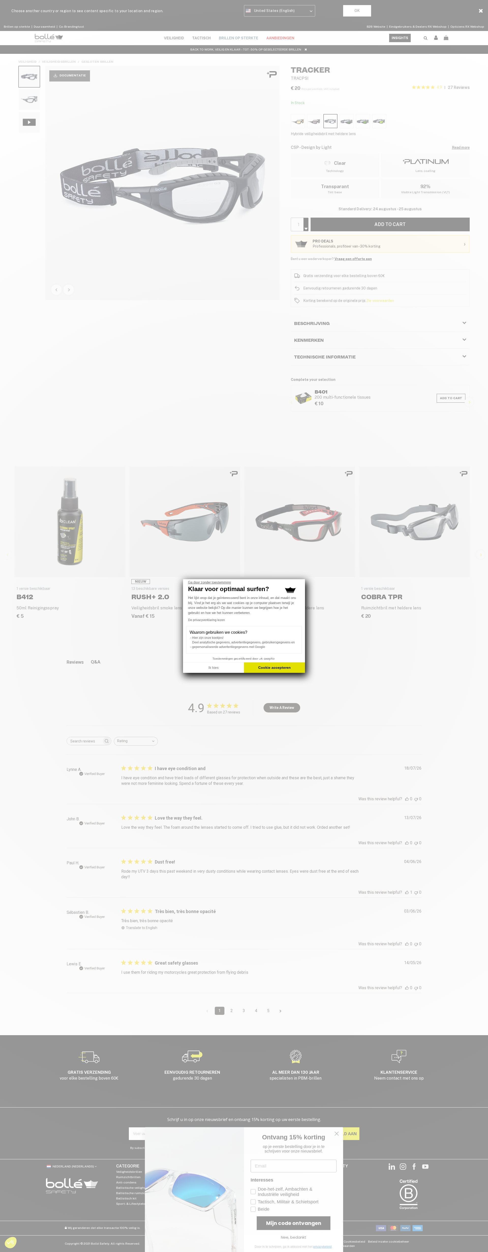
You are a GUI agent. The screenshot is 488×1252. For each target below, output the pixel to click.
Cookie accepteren (274, 667)
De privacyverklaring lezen (206, 620)
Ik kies (213, 667)
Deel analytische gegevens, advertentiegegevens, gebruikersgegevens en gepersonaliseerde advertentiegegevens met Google (243, 645)
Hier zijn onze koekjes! (207, 638)
